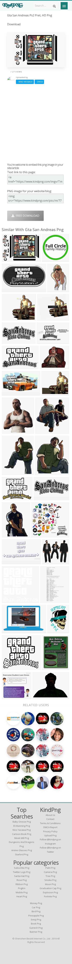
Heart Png (21, 896)
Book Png (36, 923)
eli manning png (21, 825)
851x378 (8, 341)
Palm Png (50, 867)
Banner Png (36, 931)
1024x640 (9, 431)
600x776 (46, 600)
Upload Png (50, 835)
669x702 (41, 431)
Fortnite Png (50, 896)
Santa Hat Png (21, 876)
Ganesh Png (35, 927)
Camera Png (50, 872)
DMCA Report (50, 827)
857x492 (8, 367)
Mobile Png (21, 892)
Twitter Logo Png (21, 872)
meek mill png (21, 838)
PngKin (21, 888)
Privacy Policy (50, 831)
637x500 (46, 367)
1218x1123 (9, 697)
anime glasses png (21, 850)
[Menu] (64, 5)
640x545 (48, 393)
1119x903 (44, 318)
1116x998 (9, 668)
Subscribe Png (21, 867)
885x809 (37, 535)
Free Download (26, 216)
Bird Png (36, 911)
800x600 (8, 318)
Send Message (25, 81)
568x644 (41, 473)
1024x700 (9, 600)
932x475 (8, 562)
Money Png (36, 903)
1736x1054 (9, 631)
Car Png (36, 907)
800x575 (8, 259)
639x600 (8, 535)
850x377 (40, 498)
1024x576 (9, 393)
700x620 (48, 562)
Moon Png (50, 884)
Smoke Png (50, 880)
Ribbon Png (22, 884)
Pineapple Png (36, 915)
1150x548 (43, 341)
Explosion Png (50, 892)
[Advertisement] (36, 123)
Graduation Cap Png (50, 888)
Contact (50, 819)
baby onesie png (22, 821)
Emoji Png (36, 919)
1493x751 (9, 290)
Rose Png (22, 880)
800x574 (39, 697)
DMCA (39, 81)
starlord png (21, 854)
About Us (50, 815)
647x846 (48, 668)
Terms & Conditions (50, 823)
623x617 (48, 259)
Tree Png (50, 876)
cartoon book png (21, 834)
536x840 (54, 290)
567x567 (54, 631)
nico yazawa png (22, 829)
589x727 (8, 473)
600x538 (8, 498)
